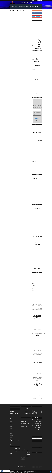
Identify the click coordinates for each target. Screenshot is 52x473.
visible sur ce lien (23, 451)
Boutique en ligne (22, 424)
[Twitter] (40, 0)
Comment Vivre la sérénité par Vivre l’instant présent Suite (37, 384)
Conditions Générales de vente (24, 425)
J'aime (41, 12)
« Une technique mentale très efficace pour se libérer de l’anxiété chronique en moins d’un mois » (37, 141)
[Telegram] (39, 0)
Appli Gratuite (25, 471)
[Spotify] (38, 0)
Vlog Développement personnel (28, 410)
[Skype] (37, 0)
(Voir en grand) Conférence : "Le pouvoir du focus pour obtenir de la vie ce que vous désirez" (37, 161)
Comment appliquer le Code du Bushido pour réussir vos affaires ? (36, 285)
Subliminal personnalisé (37, 244)
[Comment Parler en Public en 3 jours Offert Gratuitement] (22, 414)
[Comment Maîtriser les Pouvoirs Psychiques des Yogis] (37, 323)
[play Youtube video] (37, 24)
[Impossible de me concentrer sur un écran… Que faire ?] (37, 300)
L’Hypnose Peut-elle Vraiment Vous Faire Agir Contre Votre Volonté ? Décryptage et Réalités (14, 443)
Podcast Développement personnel (30, 471)
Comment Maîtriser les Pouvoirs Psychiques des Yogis (37, 316)
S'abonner (41, 17)
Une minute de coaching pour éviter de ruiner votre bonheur (37, 288)
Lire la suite (37, 335)
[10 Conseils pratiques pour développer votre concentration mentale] (37, 346)
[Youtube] (41, 0)
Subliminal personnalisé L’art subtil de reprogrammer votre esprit (35, 277)
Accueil (10, 9)
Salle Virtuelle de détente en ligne (37, 208)
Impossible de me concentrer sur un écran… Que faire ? (37, 294)
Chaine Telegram (34, 471)
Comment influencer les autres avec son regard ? (37, 286)
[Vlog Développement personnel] (22, 411)
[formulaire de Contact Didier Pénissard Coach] (22, 409)
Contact (22, 471)
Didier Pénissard (35, 318)
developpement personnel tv (25, 6)
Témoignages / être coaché (14, 6)
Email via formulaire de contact (24, 426)
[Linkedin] (33, 0)
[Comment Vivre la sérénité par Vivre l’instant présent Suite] (37, 391)
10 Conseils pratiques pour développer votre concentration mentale (37, 340)
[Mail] (34, 0)
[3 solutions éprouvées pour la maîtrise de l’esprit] (37, 369)
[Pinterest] (35, 0)
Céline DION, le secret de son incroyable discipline (14, 413)
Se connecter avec (36, 118)
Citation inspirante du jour (35, 6)
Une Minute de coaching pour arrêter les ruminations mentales (36, 274)
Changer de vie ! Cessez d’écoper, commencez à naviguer (36, 283)
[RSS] (36, 0)
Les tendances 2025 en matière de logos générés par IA (14, 441)
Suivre (41, 16)
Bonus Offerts (20, 6)
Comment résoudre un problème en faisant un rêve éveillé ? (37, 290)
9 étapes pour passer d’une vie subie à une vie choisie (36, 279)
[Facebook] (31, 0)
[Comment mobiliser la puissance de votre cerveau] (15, 14)
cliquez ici (33, 69)
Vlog (30, 6)
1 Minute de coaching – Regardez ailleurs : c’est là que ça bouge (37, 281)
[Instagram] (32, 0)
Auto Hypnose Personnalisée (37, 249)
